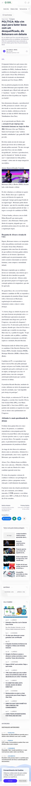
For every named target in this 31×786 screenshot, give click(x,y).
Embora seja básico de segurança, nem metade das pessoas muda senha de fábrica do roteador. (22, 558)
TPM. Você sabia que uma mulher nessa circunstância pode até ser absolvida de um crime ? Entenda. (16, 674)
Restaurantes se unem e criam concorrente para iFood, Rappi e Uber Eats (16, 695)
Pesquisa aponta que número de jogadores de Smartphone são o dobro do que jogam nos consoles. (21, 551)
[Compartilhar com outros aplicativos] (24, 518)
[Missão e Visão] (14, 9)
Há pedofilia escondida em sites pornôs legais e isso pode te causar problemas (21, 574)
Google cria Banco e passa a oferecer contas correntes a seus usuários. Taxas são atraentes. (16, 656)
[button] (28, 2)
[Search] (25, 2)
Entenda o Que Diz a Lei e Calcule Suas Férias (16, 623)
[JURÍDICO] (14, 620)
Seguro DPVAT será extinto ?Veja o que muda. (16, 665)
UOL (3, 59)
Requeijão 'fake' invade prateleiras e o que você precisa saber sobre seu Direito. (14, 751)
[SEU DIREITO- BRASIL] (11, 49)
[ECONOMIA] (14, 633)
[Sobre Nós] (6, 9)
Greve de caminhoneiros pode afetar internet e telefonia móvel (20, 543)
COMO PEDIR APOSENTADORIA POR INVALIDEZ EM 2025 (16, 715)
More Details (22, 781)
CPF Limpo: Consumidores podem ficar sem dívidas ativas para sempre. (15, 743)
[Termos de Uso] (23, 9)
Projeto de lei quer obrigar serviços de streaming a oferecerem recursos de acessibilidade (22, 566)
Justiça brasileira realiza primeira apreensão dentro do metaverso (21, 535)
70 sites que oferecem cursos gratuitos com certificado (15, 636)
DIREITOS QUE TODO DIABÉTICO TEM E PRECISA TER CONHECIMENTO (16, 705)
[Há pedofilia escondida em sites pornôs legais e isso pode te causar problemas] (9, 574)
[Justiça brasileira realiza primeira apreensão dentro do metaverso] (9, 535)
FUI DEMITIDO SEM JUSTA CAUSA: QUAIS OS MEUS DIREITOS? (14, 685)
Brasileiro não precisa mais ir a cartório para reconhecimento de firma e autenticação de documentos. (15, 759)
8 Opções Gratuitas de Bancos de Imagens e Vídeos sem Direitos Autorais (16, 646)
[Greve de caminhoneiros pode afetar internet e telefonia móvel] (9, 543)
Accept (10, 781)
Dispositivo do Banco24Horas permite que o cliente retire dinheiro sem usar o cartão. (15, 735)
